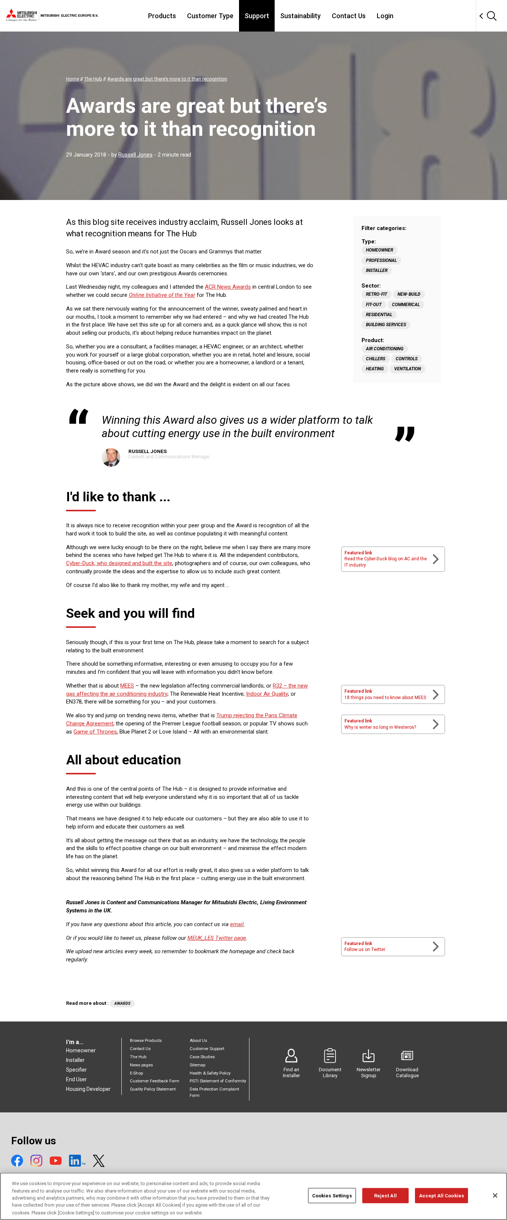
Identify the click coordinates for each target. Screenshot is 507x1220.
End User (76, 1079)
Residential (379, 314)
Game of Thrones (95, 731)
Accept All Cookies (441, 1195)
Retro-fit (376, 294)
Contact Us (349, 16)
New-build (409, 294)
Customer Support (207, 1048)
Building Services (386, 324)
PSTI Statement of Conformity (218, 1081)
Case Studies (202, 1057)
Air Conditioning (384, 348)
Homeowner (379, 250)
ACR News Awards (228, 286)
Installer (376, 270)
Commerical (406, 304)
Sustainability (300, 16)
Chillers (375, 358)
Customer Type (210, 16)
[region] (253, 1196)
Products (162, 16)
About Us (198, 1040)
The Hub (138, 1057)
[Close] (495, 1195)
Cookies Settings (332, 1195)
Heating (375, 368)
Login (385, 16)
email (237, 924)
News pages (141, 1065)
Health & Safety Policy (210, 1073)
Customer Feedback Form (154, 1081)
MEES (127, 685)
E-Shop (136, 1073)
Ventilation (407, 368)
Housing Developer (88, 1089)
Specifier (76, 1070)
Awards (122, 1003)
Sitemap (197, 1065)
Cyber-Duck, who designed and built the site (119, 563)
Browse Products (146, 1040)
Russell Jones (135, 154)
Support (257, 16)
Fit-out (374, 304)
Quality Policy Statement (153, 1089)
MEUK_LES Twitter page (216, 938)
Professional (381, 260)
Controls (407, 358)
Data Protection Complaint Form (214, 1092)
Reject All (385, 1195)
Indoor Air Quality (267, 694)
